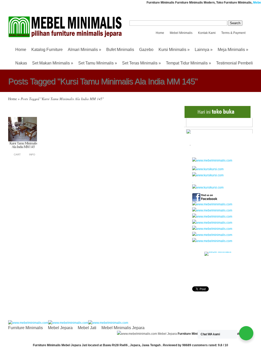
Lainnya (204, 49)
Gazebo (146, 49)
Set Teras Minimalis (141, 63)
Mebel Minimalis (181, 33)
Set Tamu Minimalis (97, 63)
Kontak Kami (207, 33)
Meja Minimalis (233, 49)
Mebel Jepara (60, 328)
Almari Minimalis (84, 49)
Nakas (21, 63)
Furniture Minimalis (25, 328)
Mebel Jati (87, 328)
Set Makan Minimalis (52, 63)
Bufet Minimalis (120, 49)
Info (32, 154)
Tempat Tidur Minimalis (188, 63)
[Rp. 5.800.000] (22, 140)
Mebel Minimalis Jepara (123, 328)
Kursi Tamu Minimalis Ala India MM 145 (23, 145)
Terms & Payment (233, 33)
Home (160, 33)
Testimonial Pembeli (234, 63)
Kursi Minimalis (174, 49)
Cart (17, 154)
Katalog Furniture (47, 49)
